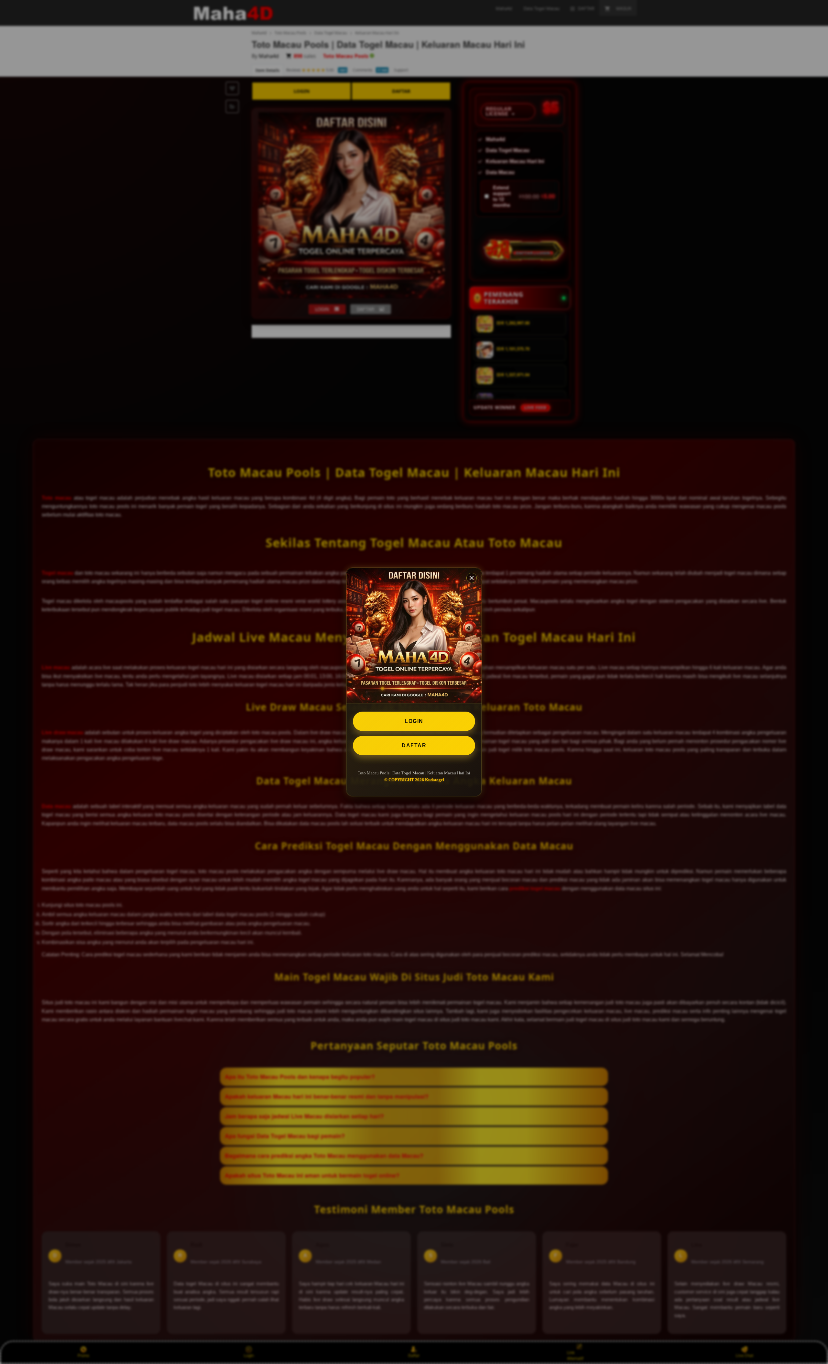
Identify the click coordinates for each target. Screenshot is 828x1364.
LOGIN (414, 721)
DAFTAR (414, 745)
